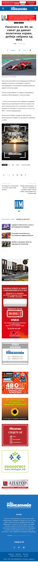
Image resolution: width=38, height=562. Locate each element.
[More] (30, 50)
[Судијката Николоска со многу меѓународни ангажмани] (6, 227)
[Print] (21, 175)
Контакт (26, 556)
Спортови (21, 22)
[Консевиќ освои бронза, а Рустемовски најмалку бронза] (6, 235)
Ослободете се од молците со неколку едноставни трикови (10, 187)
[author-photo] (19, 208)
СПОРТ (15, 22)
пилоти (17, 164)
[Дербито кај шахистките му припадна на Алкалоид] (6, 244)
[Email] (17, 175)
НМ (15, 43)
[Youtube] (24, 547)
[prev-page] (3, 251)
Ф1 (9, 164)
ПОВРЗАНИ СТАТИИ (8, 219)
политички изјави (25, 164)
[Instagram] (19, 547)
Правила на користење (16, 556)
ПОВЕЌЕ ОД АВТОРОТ (23, 219)
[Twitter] (13, 175)
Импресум (11, 554)
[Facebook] (9, 175)
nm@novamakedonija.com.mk (22, 535)
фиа (13, 164)
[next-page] (6, 251)
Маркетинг (18, 554)
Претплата (25, 554)
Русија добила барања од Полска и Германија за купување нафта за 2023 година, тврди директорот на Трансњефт (28, 189)
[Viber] (25, 175)
